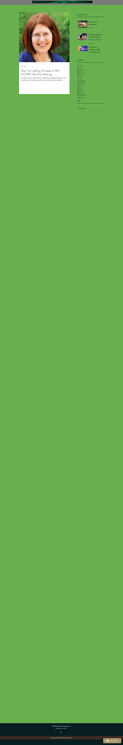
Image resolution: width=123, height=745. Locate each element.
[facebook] (61, 732)
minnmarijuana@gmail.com (61, 726)
